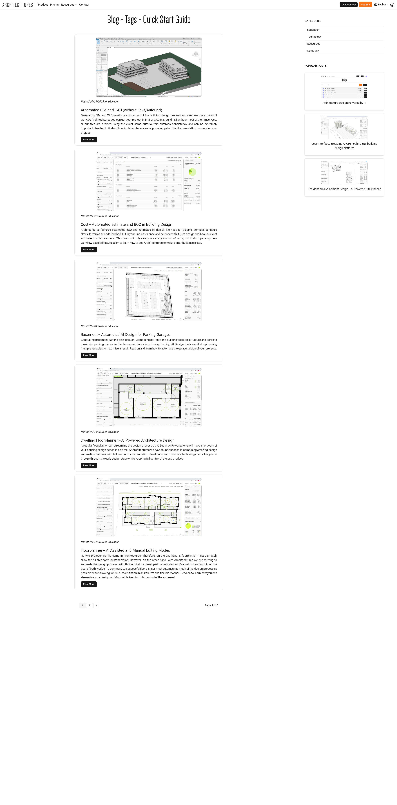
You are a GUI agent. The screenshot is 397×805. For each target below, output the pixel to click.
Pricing (54, 4)
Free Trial (365, 4)
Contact (84, 4)
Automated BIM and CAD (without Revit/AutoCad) (121, 110)
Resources (67, 4)
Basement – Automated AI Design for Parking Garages (126, 334)
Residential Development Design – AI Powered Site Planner (344, 189)
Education (113, 101)
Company (313, 50)
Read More (88, 139)
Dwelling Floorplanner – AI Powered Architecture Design (127, 440)
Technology (314, 36)
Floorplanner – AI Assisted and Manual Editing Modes (125, 550)
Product (43, 4)
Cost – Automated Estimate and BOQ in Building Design (126, 224)
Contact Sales (349, 4)
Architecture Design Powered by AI (344, 102)
